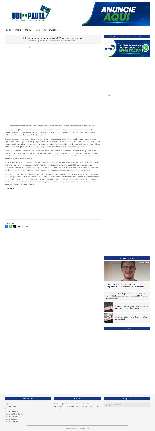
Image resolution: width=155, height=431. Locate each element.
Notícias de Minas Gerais (14, 414)
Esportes (8, 409)
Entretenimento (70, 41)
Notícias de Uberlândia (13, 416)
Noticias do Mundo (11, 421)
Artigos (7, 404)
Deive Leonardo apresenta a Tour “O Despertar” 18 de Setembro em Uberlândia (125, 285)
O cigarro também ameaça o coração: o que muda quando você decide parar (131, 307)
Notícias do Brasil (11, 419)
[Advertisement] (53, 108)
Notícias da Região (11, 411)
